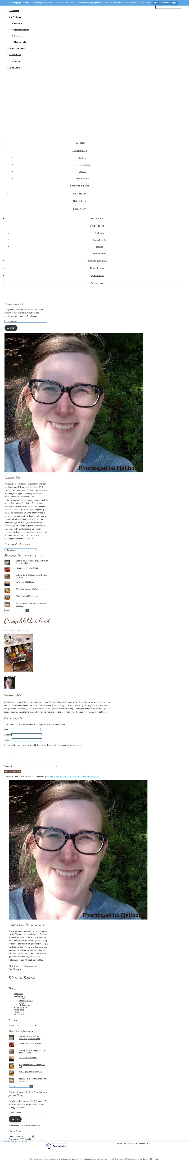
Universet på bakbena (25, 582)
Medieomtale (20, 42)
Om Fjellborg (15, 17)
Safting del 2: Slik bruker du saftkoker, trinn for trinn (30, 1037)
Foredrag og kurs (17, 48)
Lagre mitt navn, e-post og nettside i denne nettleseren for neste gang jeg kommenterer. (44, 745)
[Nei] (185, 1159)
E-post (7, 735)
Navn (7, 729)
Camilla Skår (12, 676)
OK (151, 1159)
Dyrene (17, 36)
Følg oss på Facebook (22, 977)
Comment (8, 766)
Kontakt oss (15, 55)
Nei (157, 1159)
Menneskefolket (21, 30)
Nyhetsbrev (14, 61)
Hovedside (14, 11)
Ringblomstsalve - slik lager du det (30, 589)
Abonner (11, 328)
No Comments (23, 630)
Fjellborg (18, 23)
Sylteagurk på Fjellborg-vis (27, 596)
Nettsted (8, 740)
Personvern (14, 67)
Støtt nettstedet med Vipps (165, 3)
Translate (28, 1139)
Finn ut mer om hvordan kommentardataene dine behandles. (75, 776)
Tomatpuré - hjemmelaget (27, 568)
